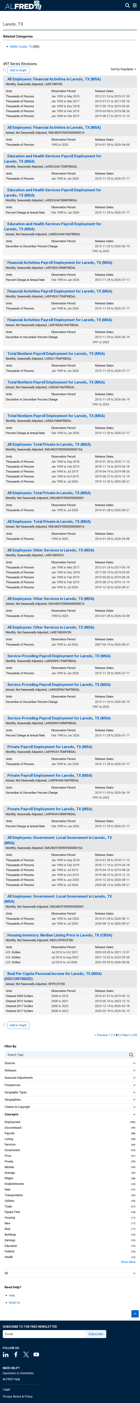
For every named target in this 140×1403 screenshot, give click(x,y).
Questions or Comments (18, 1373)
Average (10, 1172)
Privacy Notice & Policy (18, 1396)
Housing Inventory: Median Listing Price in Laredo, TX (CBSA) (59, 935)
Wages (9, 1178)
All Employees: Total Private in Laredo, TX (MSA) (49, 444)
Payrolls (10, 1133)
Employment (12, 1122)
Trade (8, 1206)
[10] (134, 1035)
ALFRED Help (11, 1379)
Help (12, 1295)
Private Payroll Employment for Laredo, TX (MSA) (49, 747)
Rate (7, 1189)
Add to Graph (18, 70)
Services (10, 1144)
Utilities (9, 1201)
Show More (128, 1262)
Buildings (10, 1234)
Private (9, 1161)
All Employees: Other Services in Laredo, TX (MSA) (50, 550)
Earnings (10, 1240)
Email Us (14, 1302)
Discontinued (13, 1127)
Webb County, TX (21, 46)
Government (12, 1150)
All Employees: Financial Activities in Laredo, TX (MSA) (54, 79)
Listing (9, 1139)
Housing (10, 1217)
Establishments (14, 1184)
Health (9, 1257)
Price (8, 1156)
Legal (6, 1389)
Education (11, 1246)
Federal (9, 1251)
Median (9, 1167)
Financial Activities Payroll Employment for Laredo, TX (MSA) (59, 262)
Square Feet (12, 1212)
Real (7, 1229)
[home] (23, 5)
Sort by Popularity (122, 69)
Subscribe (95, 1334)
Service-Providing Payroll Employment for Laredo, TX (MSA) (59, 656)
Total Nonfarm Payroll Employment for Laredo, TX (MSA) (56, 353)
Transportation (14, 1195)
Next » (127, 1035)
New (7, 1223)
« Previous (101, 1035)
